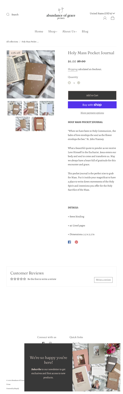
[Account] (105, 18)
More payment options (92, 113)
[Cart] (113, 18)
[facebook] (43, 343)
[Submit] (9, 14)
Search (15, 14)
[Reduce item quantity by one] (69, 83)
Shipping (73, 69)
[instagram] (50, 343)
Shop (52, 31)
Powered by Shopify (12, 388)
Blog (85, 31)
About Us (68, 31)
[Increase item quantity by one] (78, 83)
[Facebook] (69, 242)
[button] (11, 75)
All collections (12, 41)
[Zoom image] (30, 75)
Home (39, 31)
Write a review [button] (103, 280)
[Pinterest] (76, 242)
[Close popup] (116, 346)
